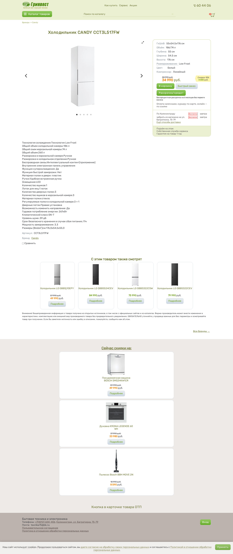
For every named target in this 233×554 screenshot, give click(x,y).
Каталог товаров (39, 14)
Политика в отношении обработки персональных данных (55, 530)
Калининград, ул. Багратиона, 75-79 (77, 522)
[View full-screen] (142, 42)
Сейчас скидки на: (116, 348)
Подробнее (57, 303)
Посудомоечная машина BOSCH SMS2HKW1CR (116, 379)
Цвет (160, 67)
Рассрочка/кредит (171, 92)
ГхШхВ (161, 43)
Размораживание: (167, 63)
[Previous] (26, 76)
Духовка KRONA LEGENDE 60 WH (116, 427)
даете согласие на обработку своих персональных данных (115, 547)
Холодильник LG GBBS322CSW (135, 288)
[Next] (141, 76)
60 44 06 (204, 5)
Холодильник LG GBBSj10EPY (57, 288)
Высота (161, 59)
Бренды (25, 22)
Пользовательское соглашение (40, 527)
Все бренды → (201, 331)
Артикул (27, 233)
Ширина (162, 55)
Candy (35, 22)
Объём (161, 47)
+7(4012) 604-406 (45, 522)
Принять (222, 547)
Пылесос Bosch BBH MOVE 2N (116, 474)
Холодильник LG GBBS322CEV (174, 288)
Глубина (162, 51)
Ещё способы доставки (169, 122)
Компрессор (164, 71)
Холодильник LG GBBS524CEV (95, 288)
